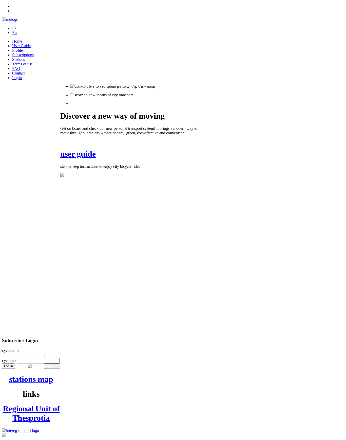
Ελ (14, 28)
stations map (31, 379)
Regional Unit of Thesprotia (31, 413)
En (14, 32)
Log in (8, 366)
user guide (78, 153)
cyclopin (9, 360)
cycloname (10, 350)
